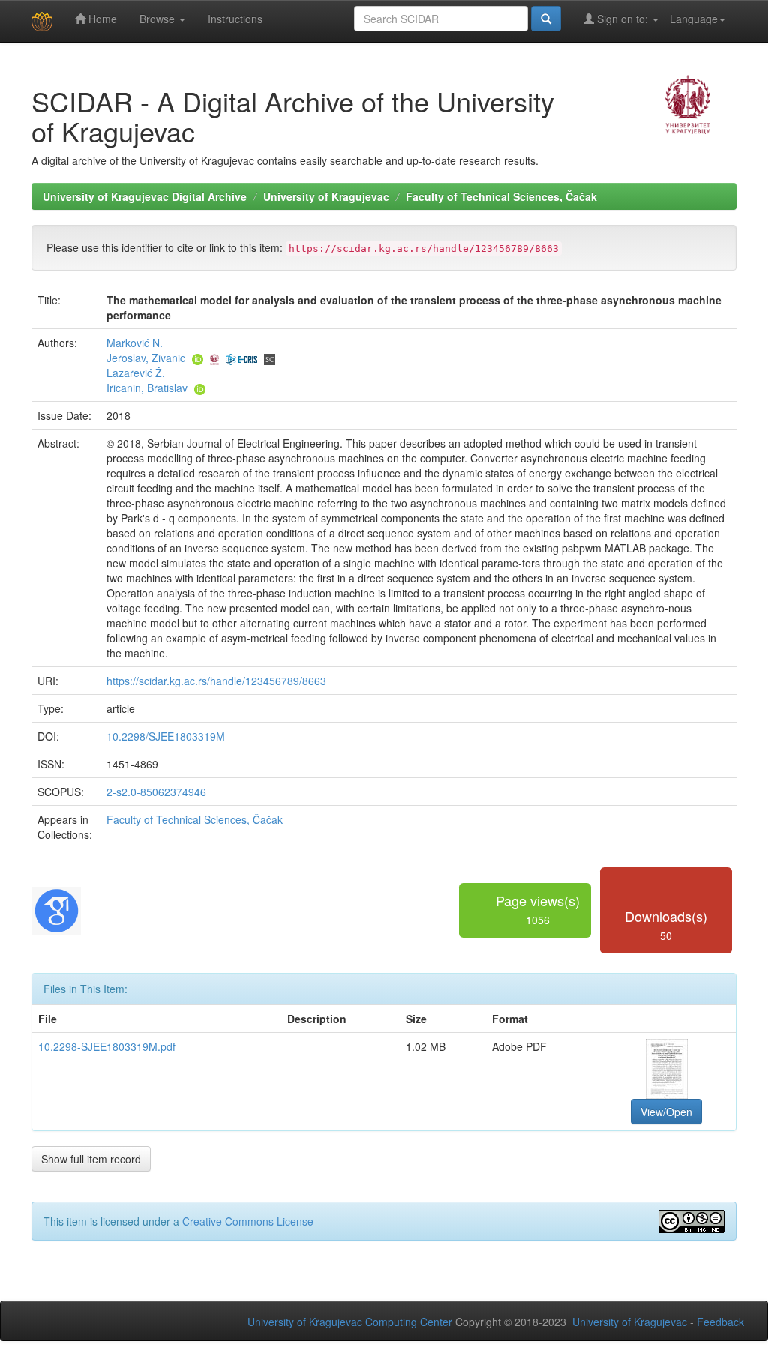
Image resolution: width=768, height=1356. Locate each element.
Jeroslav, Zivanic (145, 357)
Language (694, 18)
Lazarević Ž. (135, 372)
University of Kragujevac (326, 196)
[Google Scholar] (56, 908)
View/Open (666, 1111)
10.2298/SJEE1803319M (165, 736)
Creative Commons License (248, 1221)
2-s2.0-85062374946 (156, 791)
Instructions (235, 18)
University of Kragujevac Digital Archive (145, 196)
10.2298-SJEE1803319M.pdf (107, 1046)
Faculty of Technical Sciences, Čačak (501, 196)
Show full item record (91, 1158)
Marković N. (134, 342)
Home (101, 18)
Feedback (720, 1321)
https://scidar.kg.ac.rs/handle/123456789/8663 (216, 680)
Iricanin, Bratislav (147, 387)
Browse (159, 18)
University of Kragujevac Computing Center (350, 1321)
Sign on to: (622, 18)
